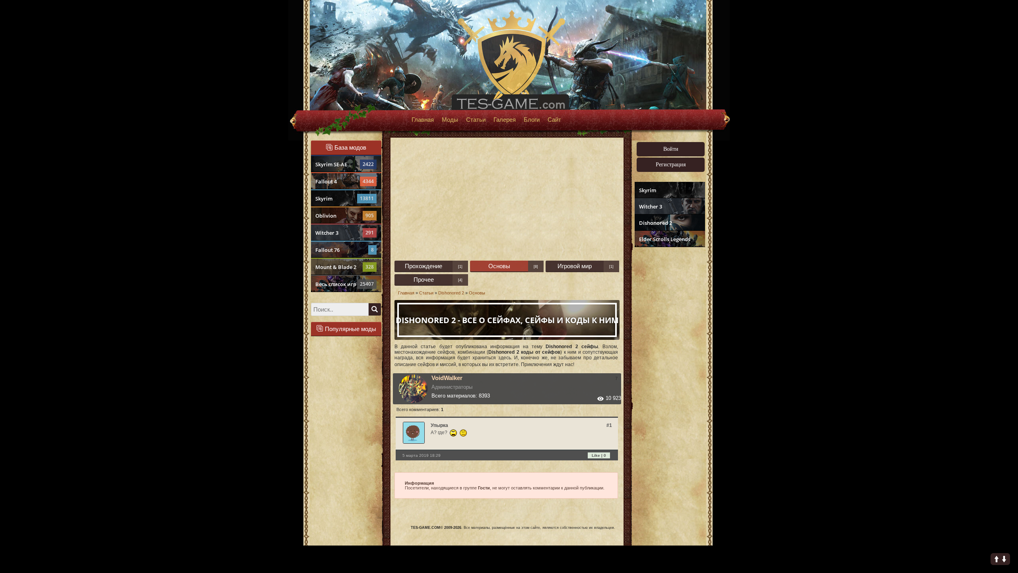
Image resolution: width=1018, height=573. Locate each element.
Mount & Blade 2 (344, 267)
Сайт (554, 120)
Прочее (424, 279)
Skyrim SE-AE (344, 164)
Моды (450, 120)
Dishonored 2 (655, 222)
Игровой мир (575, 266)
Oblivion (344, 215)
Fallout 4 (344, 181)
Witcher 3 (344, 232)
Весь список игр (344, 284)
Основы (499, 266)
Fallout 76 (344, 249)
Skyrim (344, 198)
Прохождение (423, 266)
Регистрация (671, 165)
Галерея (504, 120)
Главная (423, 120)
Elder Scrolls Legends (664, 239)
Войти (670, 149)
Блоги (532, 120)
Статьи (476, 120)
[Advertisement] (669, 372)
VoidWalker (446, 377)
